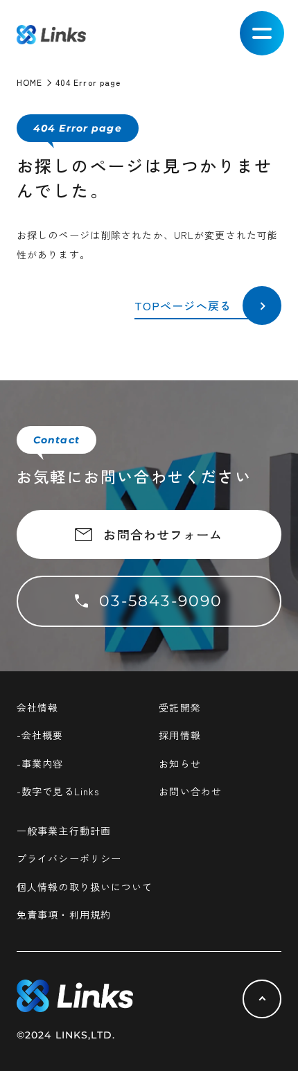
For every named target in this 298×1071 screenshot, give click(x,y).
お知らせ (179, 763)
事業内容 (42, 763)
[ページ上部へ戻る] (262, 999)
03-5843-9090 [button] (160, 601)
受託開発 (179, 707)
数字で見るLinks (60, 791)
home (29, 82)
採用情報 (179, 735)
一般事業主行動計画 (64, 831)
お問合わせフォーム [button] (162, 534)
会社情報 (37, 707)
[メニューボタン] (262, 33)
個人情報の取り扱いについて (85, 887)
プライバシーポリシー (69, 858)
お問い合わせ (190, 791)
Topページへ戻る (182, 305)
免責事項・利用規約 (64, 914)
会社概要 (42, 735)
